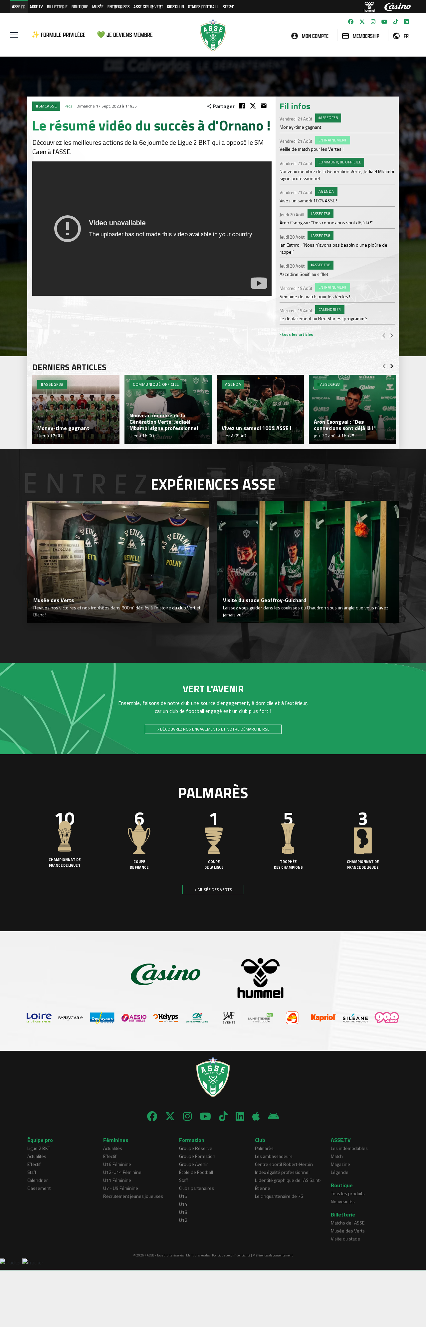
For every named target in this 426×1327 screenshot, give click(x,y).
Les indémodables (349, 1148)
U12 (183, 1219)
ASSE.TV (36, 6)
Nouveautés (343, 1201)
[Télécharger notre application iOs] (256, 1116)
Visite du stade (345, 1238)
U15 (183, 1196)
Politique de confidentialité (231, 1255)
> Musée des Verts (213, 889)
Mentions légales (198, 1255)
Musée (98, 6)
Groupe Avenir (193, 1164)
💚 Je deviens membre (125, 35)
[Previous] (383, 335)
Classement (39, 1188)
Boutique (80, 6)
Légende (339, 1172)
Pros (68, 106)
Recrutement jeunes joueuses (133, 1196)
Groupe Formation (197, 1156)
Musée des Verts (348, 1230)
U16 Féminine (117, 1164)
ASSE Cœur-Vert (148, 6)
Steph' (228, 6)
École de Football (196, 1172)
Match (337, 1156)
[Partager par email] (264, 106)
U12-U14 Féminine (122, 1172)
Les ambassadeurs (274, 1156)
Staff (31, 1172)
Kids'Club (175, 6)
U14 (183, 1204)
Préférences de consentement (273, 1255)
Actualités (36, 1156)
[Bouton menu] (14, 35)
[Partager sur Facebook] (242, 106)
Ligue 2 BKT (38, 1148)
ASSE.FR (19, 6)
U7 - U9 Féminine (120, 1188)
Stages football (203, 6)
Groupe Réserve (195, 1148)
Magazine (340, 1164)
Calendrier (37, 1180)
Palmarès (264, 1148)
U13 (183, 1212)
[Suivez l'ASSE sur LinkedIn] (406, 21)
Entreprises (118, 6)
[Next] (391, 335)
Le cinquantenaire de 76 (279, 1196)
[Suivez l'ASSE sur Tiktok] (395, 21)
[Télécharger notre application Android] (273, 1116)
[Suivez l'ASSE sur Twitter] (362, 21)
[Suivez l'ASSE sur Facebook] (351, 21)
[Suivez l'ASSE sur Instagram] (373, 21)
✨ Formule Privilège (58, 35)
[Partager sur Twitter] (253, 106)
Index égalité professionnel (282, 1172)
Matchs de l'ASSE (347, 1222)
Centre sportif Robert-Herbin (284, 1164)
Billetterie (57, 6)
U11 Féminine (117, 1180)
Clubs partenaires (196, 1188)
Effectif (34, 1164)
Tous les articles (297, 334)
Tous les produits (348, 1193)
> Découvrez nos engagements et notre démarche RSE (213, 729)
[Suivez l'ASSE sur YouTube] (384, 21)
